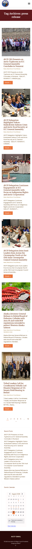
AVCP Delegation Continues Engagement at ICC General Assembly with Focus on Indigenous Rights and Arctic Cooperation (16, 190)
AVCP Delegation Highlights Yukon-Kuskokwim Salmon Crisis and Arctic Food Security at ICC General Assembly (16, 124)
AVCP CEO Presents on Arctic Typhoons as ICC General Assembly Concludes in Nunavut (14, 62)
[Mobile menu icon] (29, 3)
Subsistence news (8, 332)
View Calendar (12, 526)
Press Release (16, 69)
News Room (10, 69)
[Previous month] (10, 494)
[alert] (16, 520)
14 (28, 419)
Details (7, 83)
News (5, 69)
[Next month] (22, 494)
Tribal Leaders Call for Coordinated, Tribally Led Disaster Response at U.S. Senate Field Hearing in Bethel (15, 388)
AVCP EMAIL (16, 536)
